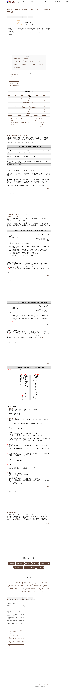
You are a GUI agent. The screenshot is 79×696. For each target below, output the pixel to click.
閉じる (30, 56)
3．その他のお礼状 (16, 67)
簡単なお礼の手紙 (43, 122)
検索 (23, 605)
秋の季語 (35, 115)
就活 (28, 599)
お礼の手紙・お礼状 (11, 599)
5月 (36, 98)
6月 (43, 98)
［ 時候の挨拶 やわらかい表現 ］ (29, 102)
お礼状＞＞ (42, 124)
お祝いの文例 (11, 563)
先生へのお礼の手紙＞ (13, 79)
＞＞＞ (46, 185)
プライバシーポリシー (48, 684)
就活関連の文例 (40, 567)
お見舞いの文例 (35, 563)
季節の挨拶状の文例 (18, 567)
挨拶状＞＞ (37, 120)
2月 (15, 98)
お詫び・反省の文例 (45, 563)
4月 (29, 98)
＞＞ (12, 272)
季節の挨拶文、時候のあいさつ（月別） (17, 129)
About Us (34, 684)
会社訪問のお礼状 (18, 519)
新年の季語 (10, 115)
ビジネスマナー (18, 599)
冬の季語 (44, 115)
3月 (22, 98)
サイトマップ (40, 684)
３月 (22, 93)
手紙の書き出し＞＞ (39, 118)
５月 (36, 93)
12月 (44, 95)
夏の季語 (27, 115)
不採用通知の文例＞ (13, 77)
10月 (29, 95)
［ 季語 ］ (29, 113)
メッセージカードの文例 (30, 567)
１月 (9, 93)
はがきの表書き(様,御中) (14, 126)
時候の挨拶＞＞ (12, 120)
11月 (37, 95)
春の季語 (19, 115)
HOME (29, 684)
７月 (9, 95)
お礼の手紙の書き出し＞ (14, 81)
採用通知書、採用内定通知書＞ (15, 74)
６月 (44, 93)
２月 (15, 93)
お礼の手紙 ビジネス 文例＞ (15, 83)
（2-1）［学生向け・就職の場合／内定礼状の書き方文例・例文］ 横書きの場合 (29, 63)
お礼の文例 (27, 563)
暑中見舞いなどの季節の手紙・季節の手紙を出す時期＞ (20, 122)
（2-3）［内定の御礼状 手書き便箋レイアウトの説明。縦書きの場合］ (28, 65)
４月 (29, 93)
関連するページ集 (16, 68)
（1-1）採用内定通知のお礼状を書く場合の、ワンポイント (25, 60)
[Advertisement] (29, 44)
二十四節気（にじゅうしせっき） (15, 118)
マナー (24, 599)
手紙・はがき (32, 599)
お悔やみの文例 (19, 563)
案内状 (41, 126)
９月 (22, 95)
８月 (15, 95)
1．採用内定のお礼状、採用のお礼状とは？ (21, 58)
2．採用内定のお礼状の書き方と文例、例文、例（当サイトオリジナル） (26, 61)
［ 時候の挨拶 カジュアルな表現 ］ (29, 107)
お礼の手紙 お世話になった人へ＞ (15, 85)
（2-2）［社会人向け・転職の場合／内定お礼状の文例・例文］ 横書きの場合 (29, 64)
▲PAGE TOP (48, 188)
